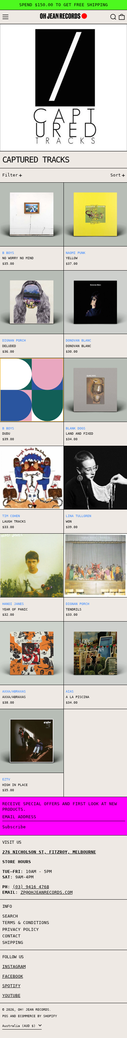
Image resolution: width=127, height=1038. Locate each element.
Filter (10, 175)
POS (5, 1016)
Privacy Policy (20, 929)
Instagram (14, 966)
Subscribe (14, 826)
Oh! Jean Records (33, 1009)
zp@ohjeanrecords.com (47, 892)
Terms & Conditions (25, 922)
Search (10, 916)
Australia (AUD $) (19, 1026)
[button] (113, 17)
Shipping (12, 942)
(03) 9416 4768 (31, 886)
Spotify (11, 985)
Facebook (12, 976)
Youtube (11, 995)
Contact (11, 935)
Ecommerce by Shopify (37, 1016)
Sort (115, 175)
